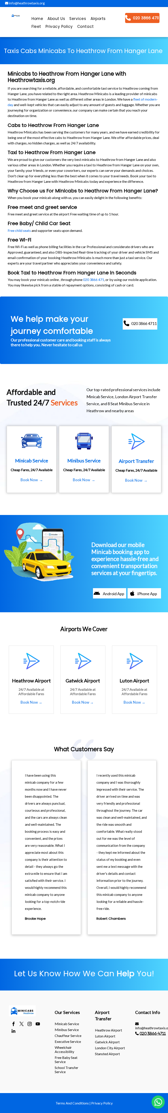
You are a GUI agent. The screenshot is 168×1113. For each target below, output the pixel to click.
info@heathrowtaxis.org (26, 3)
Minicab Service (67, 1024)
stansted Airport (107, 1054)
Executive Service (68, 1041)
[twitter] (21, 1024)
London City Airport (110, 1048)
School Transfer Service (66, 1069)
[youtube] (38, 1024)
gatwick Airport (107, 1042)
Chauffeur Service (68, 1035)
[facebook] (13, 1024)
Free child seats (19, 230)
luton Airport (105, 1036)
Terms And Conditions (72, 1103)
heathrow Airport (108, 1030)
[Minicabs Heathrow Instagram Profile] (29, 1024)
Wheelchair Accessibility (64, 1049)
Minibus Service (67, 1030)
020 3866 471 (93, 279)
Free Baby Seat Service (66, 1059)
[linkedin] (13, 1032)
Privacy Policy (102, 1103)
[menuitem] (37, 20)
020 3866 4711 (153, 1033)
